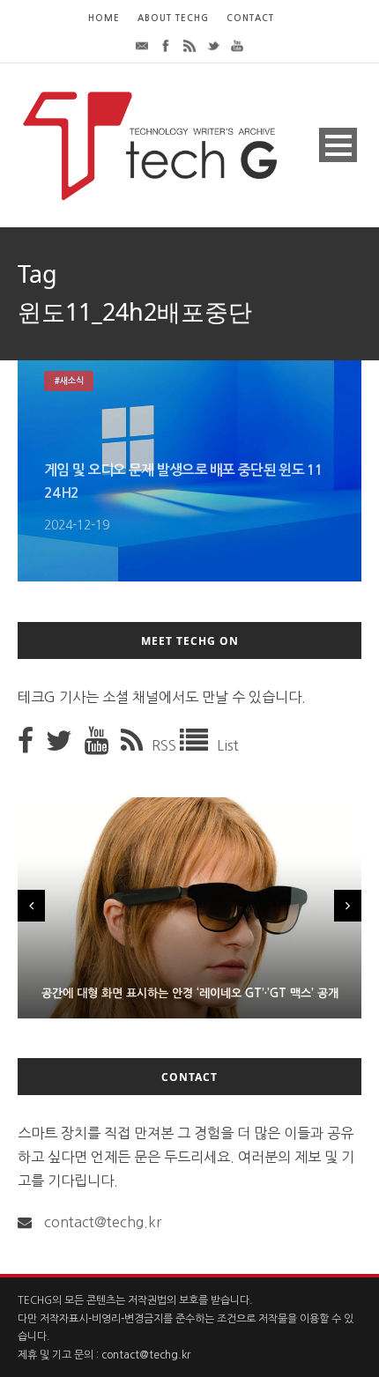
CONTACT (250, 18)
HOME (104, 18)
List (228, 745)
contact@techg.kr (102, 1222)
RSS (166, 745)
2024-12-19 (76, 525)
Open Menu (338, 145)
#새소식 (69, 381)
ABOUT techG (173, 18)
